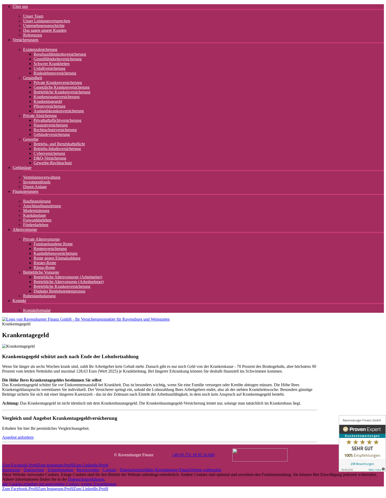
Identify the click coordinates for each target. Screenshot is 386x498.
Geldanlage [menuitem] (22, 167)
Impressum (11, 470)
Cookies (109, 470)
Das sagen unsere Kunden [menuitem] (44, 30)
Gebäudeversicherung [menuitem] (52, 134)
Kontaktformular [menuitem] (37, 310)
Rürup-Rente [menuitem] (44, 267)
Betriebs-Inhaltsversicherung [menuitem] (57, 148)
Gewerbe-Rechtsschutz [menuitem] (53, 163)
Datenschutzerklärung (86, 479)
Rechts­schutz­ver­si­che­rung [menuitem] (55, 130)
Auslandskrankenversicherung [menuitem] (59, 111)
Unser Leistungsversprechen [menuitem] (46, 21)
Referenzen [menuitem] (32, 35)
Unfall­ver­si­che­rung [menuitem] (49, 68)
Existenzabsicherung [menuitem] (40, 49)
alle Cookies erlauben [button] (20, 484)
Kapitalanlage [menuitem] (34, 215)
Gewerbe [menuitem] (30, 139)
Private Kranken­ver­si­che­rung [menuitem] (58, 82)
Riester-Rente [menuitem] (45, 263)
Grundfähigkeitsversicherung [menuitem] (58, 59)
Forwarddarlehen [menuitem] (37, 220)
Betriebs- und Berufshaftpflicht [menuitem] (59, 144)
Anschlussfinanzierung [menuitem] (42, 206)
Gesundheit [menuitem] (32, 78)
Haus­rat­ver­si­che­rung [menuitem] (51, 125)
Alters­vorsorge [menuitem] (25, 229)
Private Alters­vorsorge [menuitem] (41, 239)
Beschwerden (88, 470)
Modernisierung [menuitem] (36, 210)
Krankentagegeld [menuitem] (48, 101)
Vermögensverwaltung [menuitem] (41, 177)
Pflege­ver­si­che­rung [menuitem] (49, 106)
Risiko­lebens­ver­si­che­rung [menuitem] (55, 73)
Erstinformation (60, 470)
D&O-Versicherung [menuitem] (50, 158)
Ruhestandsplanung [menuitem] (39, 296)
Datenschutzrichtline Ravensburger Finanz (155, 470)
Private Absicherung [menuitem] (40, 115)
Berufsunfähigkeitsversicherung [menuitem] (60, 54)
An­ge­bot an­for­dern (18, 437)
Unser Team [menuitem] (33, 16)
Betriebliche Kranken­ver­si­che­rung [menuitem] (62, 92)
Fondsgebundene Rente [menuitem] (53, 244)
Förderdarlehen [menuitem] (35, 224)
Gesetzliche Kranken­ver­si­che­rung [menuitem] (62, 87)
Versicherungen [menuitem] (25, 40)
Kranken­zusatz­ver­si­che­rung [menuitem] (57, 96)
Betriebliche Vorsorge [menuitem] (41, 272)
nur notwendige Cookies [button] (59, 484)
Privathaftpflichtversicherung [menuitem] (57, 120)
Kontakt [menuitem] (19, 300)
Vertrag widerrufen (205, 470)
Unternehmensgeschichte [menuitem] (44, 25)
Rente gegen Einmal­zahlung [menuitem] (57, 258)
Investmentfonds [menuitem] (36, 182)
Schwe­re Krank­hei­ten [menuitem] (52, 63)
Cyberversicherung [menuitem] (49, 153)
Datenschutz (34, 470)
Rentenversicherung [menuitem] (50, 248)
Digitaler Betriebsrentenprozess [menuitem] (59, 291)
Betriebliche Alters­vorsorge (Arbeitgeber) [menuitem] (68, 277)
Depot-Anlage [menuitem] (35, 186)
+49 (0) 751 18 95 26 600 (193, 455)
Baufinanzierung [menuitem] (37, 201)
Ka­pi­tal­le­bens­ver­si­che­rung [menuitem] (55, 253)
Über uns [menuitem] (20, 6)
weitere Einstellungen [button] (98, 484)
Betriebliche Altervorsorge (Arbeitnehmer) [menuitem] (69, 281)
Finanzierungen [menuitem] (25, 191)
